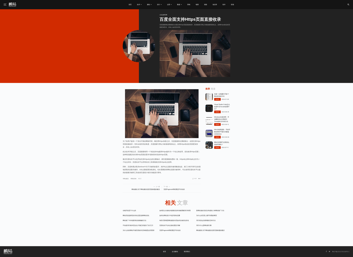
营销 (188, 4)
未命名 (217, 99)
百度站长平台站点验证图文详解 (169, 225)
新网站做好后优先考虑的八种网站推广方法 (210, 210)
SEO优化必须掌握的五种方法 (206, 220)
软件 (224, 4)
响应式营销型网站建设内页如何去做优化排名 (174, 220)
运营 (168, 4)
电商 (197, 4)
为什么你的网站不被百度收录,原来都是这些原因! (138, 230)
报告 (205, 4)
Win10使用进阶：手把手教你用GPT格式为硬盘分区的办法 (222, 132)
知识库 (215, 4)
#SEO (139, 178)
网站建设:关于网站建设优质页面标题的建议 (146, 189)
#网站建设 (126, 178)
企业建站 (175, 251)
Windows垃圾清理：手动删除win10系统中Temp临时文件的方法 (221, 119)
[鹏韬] (12, 4)
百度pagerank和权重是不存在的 (174, 189)
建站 (148, 4)
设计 (158, 4)
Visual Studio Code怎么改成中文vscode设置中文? (222, 107)
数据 (178, 4)
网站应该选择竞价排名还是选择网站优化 (136, 215)
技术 (138, 4)
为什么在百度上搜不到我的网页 (206, 215)
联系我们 (187, 251)
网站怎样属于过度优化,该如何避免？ (221, 143)
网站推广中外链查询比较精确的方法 (134, 220)
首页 (130, 4)
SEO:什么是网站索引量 (204, 225)
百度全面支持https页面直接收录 (190, 19)
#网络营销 (133, 178)
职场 (232, 4)
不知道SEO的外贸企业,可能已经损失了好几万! (138, 225)
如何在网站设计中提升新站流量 (169, 215)
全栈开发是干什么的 (129, 210)
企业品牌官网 (163, 14)
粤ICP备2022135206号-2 (340, 252)
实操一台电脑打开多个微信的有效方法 (221, 95)
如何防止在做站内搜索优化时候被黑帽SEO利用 (175, 210)
